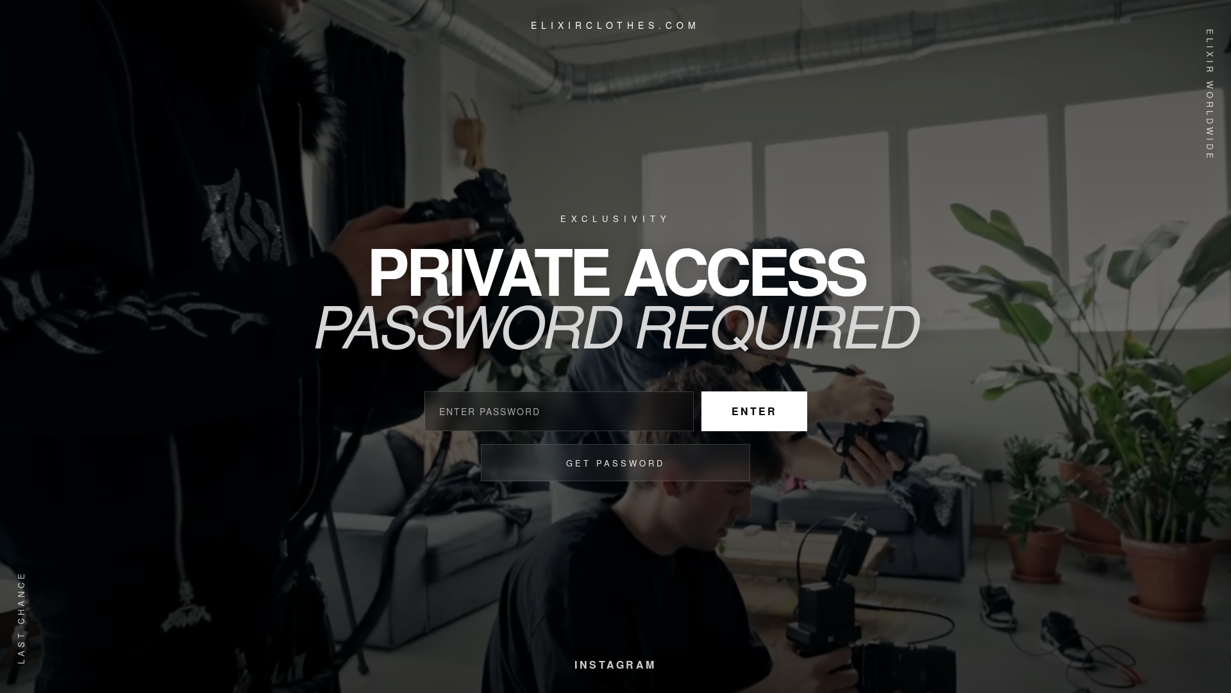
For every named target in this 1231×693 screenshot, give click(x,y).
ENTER (754, 411)
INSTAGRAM (615, 664)
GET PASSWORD (615, 463)
